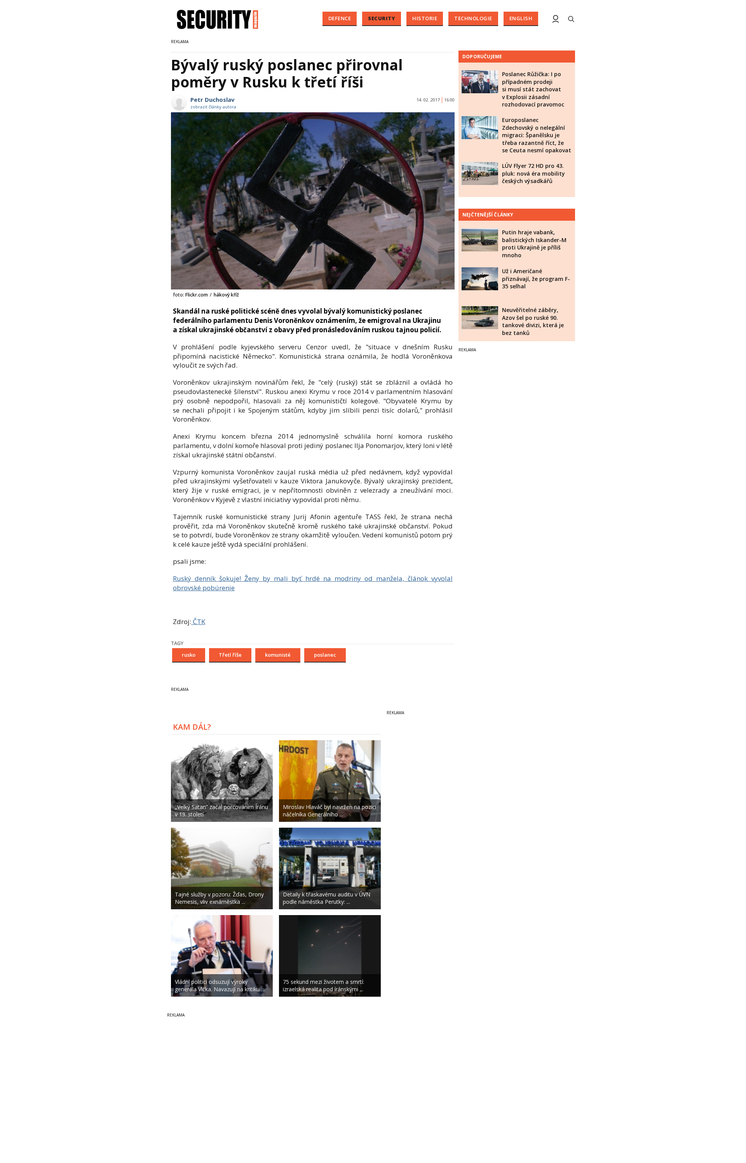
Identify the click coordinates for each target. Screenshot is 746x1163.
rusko (188, 654)
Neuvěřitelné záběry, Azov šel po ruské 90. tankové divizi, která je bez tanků (533, 321)
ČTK (198, 621)
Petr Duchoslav (212, 99)
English (521, 18)
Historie (424, 18)
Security (381, 18)
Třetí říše (230, 654)
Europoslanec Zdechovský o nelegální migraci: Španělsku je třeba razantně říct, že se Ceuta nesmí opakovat (536, 135)
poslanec (325, 654)
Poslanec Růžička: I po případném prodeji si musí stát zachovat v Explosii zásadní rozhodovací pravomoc (533, 89)
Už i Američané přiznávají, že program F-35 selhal (536, 278)
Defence (339, 18)
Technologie (473, 18)
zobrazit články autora (213, 107)
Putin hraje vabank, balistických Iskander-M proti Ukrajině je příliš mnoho (534, 243)
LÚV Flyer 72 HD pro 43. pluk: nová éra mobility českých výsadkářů (533, 173)
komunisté (278, 654)
